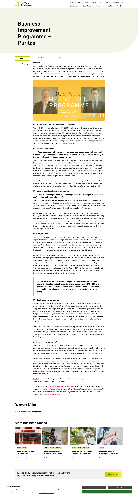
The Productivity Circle (52, 389)
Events (87, 2)
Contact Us (116, 2)
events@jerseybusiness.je (53, 394)
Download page (21, 64)
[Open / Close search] (122, 2)
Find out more (21, 458)
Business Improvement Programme (62, 387)
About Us (107, 2)
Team (100, 2)
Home (34, 57)
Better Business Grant (76, 2)
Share (21, 58)
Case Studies (41, 57)
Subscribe (111, 474)
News (94, 2)
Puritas (35, 379)
